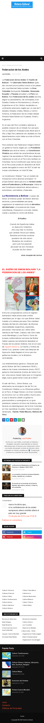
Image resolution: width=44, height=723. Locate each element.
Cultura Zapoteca (8, 605)
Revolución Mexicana (9, 619)
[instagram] (32, 537)
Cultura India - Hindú (28, 631)
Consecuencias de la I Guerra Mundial (9, 629)
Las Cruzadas (27, 625)
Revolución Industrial (29, 619)
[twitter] (32, 532)
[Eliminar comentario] (35, 516)
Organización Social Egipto (31, 640)
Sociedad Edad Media (9, 637)
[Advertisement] (22, 33)
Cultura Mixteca (28, 599)
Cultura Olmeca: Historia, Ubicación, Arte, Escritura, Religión (25, 663)
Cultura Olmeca (7, 608)
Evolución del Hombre (20, 681)
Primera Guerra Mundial (21, 690)
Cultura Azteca (7, 602)
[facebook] (11, 532)
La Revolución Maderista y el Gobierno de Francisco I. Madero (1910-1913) (25, 466)
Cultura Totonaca (8, 590)
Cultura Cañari (7, 596)
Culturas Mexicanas (29, 596)
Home (22, 716)
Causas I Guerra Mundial (10, 634)
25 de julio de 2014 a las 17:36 (22, 516)
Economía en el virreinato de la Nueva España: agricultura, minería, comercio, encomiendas (25, 485)
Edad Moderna (7, 625)
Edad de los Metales (29, 628)
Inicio (3, 65)
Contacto (6, 705)
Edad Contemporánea (30, 637)
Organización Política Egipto (32, 634)
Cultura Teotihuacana (9, 599)
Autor (4, 702)
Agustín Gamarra (12, 347)
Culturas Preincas (8, 593)
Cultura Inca (27, 593)
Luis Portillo (6, 74)
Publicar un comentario (12, 520)
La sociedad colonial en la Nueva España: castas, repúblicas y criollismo (25, 475)
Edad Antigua (6, 622)
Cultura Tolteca (28, 602)
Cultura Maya (27, 605)
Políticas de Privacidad (11, 708)
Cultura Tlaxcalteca (29, 590)
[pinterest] (11, 537)
